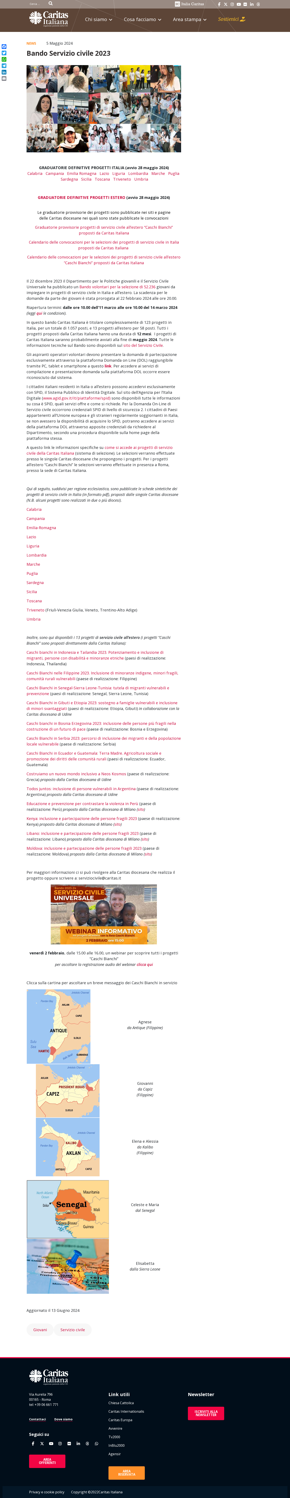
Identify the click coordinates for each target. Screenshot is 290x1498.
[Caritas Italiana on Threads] (258, 4)
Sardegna (69, 179)
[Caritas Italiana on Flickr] (245, 4)
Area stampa (187, 19)
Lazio (104, 173)
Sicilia (86, 179)
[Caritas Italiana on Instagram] (232, 4)
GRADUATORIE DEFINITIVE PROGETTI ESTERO (81, 197)
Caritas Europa (120, 1420)
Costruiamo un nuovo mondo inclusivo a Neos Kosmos (76, 773)
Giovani (40, 1329)
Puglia (173, 173)
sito (141, 809)
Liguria (118, 173)
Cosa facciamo (140, 19)
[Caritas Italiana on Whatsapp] (96, 1443)
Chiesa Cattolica (121, 1403)
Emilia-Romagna (41, 527)
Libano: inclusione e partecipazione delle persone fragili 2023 (83, 833)
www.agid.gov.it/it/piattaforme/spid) (76, 398)
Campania (55, 173)
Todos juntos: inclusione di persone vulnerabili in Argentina (81, 788)
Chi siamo (96, 19)
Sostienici (229, 19)
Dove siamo (63, 1419)
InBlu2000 (116, 1445)
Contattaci (37, 1419)
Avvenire (115, 1428)
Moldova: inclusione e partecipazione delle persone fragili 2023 (84, 848)
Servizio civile (73, 1329)
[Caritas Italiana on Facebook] (219, 4)
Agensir (114, 1454)
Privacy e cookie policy (46, 1492)
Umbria (141, 179)
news (31, 43)
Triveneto (122, 179)
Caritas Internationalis (126, 1411)
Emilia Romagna (81, 173)
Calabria (34, 173)
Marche (158, 173)
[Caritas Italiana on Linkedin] (251, 4)
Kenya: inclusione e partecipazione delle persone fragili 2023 (82, 818)
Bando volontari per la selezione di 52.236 (117, 286)
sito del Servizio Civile (143, 345)
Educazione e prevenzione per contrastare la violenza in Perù (82, 803)
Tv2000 (114, 1437)
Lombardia (138, 173)
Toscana (102, 179)
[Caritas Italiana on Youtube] (238, 4)
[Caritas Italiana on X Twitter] (225, 4)
